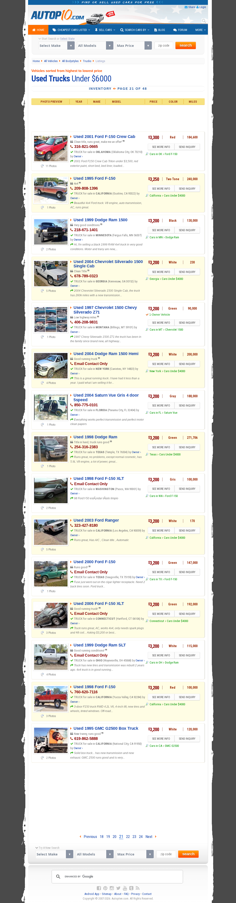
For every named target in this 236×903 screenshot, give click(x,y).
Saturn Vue (170, 412)
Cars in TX (156, 579)
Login (202, 7)
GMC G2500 (172, 746)
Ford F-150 (171, 154)
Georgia (154, 279)
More (199, 30)
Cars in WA (156, 496)
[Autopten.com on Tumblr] (131, 888)
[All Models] (95, 45)
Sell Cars (105, 30)
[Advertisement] (118, 117)
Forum (182, 30)
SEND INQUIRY (187, 147)
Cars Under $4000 (174, 195)
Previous (89, 836)
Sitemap (107, 894)
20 (114, 836)
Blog (161, 30)
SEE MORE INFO (161, 147)
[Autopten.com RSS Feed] (137, 888)
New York (155, 371)
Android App (91, 894)
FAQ (126, 894)
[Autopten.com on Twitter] (118, 888)
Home (40, 30)
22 (128, 836)
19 (108, 836)
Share (191, 7)
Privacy (135, 894)
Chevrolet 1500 (174, 329)
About (117, 894)
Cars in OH (156, 662)
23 (134, 836)
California (155, 195)
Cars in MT (156, 329)
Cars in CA (156, 746)
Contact (147, 894)
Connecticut (157, 621)
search (186, 45)
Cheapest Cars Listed (72, 30)
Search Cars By (135, 30)
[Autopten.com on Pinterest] (105, 888)
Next (150, 836)
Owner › (78, 156)
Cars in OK (156, 154)
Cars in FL (155, 412)
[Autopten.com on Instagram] (112, 888)
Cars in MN (156, 237)
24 (141, 836)
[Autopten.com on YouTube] (125, 888)
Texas (153, 454)
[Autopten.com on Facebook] (99, 888)
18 (101, 836)
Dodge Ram (172, 237)
